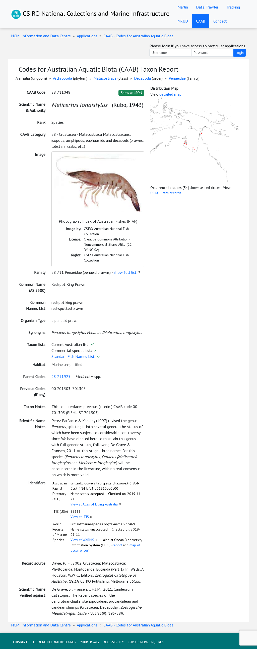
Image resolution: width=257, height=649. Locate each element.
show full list (125, 272)
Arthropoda (62, 78)
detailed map (170, 94)
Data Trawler (207, 7)
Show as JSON (131, 92)
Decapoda (142, 78)
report (117, 545)
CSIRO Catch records (165, 193)
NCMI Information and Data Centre (41, 35)
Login (240, 52)
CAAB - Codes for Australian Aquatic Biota (138, 35)
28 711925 (61, 376)
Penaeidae (177, 78)
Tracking (233, 7)
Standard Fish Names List (73, 356)
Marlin (182, 7)
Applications (87, 35)
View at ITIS (80, 516)
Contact (220, 21)
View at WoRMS (82, 540)
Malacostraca (104, 78)
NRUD (182, 21)
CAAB (200, 21)
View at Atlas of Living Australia (94, 504)
